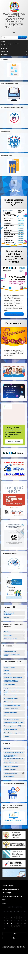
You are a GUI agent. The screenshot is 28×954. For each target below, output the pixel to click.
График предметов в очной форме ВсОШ (14, 202)
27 (18, 926)
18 (11, 923)
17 (7, 923)
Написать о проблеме (14, 441)
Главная (3, 41)
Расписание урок (14, 323)
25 (11, 926)
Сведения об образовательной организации (10, 45)
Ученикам (5, 54)
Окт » (14, 938)
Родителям (5, 51)
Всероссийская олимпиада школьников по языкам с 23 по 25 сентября (14, 256)
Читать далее (17, 314)
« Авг (14, 934)
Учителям (4, 48)
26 (14, 926)
